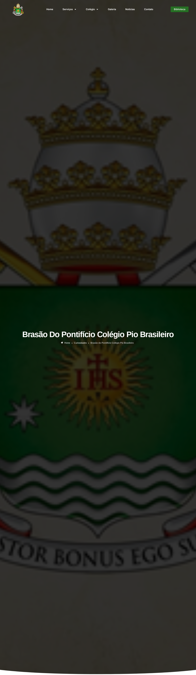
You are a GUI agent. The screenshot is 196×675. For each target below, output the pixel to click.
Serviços (68, 9)
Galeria (112, 9)
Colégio (90, 9)
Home (49, 9)
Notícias (130, 9)
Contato (148, 9)
